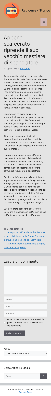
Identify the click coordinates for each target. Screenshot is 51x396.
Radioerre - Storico (36, 10)
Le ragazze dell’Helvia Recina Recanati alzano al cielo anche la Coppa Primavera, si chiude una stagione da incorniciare (24, 236)
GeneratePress (25, 392)
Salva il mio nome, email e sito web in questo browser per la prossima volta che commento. (25, 322)
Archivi (7, 349)
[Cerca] (43, 376)
